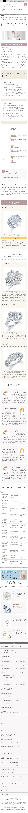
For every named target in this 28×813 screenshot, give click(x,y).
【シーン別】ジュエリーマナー (7, 753)
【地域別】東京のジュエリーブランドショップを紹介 (8, 676)
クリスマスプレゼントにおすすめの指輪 (9, 765)
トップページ (4, 790)
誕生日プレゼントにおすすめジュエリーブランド (11, 776)
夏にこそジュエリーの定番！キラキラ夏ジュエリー (12, 742)
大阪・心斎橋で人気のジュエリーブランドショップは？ (13, 665)
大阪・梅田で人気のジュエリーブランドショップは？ (12, 672)
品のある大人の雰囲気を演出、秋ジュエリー (10, 746)
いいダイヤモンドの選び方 (7, 693)
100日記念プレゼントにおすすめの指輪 (9, 762)
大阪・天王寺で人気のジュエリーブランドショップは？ (13, 661)
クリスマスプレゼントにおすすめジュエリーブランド (12, 780)
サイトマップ (4, 794)
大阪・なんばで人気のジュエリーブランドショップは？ (13, 668)
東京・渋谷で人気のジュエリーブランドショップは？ (12, 681)
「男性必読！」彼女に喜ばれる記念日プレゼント (9, 757)
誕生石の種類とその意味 (6, 707)
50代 (2, 727)
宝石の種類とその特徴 (6, 697)
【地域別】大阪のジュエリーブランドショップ (8, 657)
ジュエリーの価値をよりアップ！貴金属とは (10, 700)
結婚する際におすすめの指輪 (7, 772)
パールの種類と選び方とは (7, 704)
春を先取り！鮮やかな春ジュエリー (8, 739)
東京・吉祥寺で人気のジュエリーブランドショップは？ (13, 684)
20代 (2, 716)
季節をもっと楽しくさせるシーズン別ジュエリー (8, 734)
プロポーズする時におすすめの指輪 (8, 769)
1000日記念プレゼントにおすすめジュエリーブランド (12, 783)
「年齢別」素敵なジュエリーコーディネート (9, 712)
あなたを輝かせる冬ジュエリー (8, 750)
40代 (2, 723)
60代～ (2, 730)
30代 (2, 719)
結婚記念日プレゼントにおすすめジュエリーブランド (12, 787)
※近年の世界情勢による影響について (8, 13)
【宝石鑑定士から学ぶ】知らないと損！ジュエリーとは (9, 689)
